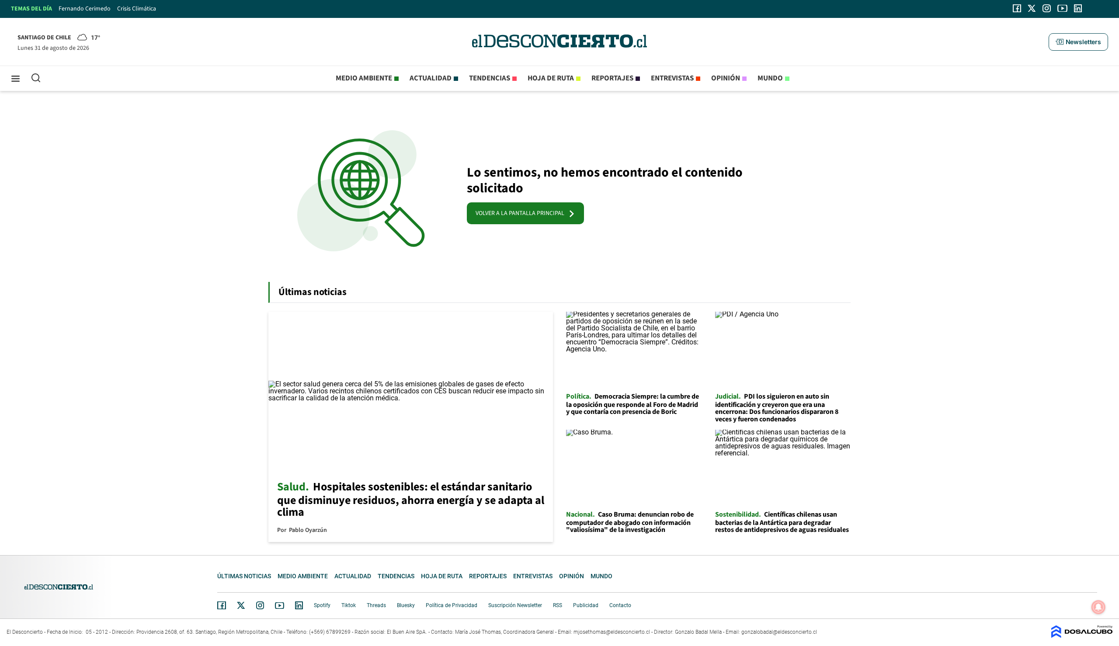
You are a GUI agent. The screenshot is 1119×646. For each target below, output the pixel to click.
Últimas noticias (244, 576)
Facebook (221, 605)
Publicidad (585, 605)
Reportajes (612, 78)
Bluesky (406, 605)
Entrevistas (672, 78)
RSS (557, 605)
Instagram (260, 605)
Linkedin (299, 605)
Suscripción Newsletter (515, 605)
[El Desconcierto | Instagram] (1046, 8)
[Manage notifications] (1098, 607)
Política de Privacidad (451, 605)
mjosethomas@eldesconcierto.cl (611, 632)
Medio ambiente (364, 78)
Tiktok (348, 605)
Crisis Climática (136, 8)
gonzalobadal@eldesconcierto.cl (779, 632)
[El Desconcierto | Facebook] (1017, 8)
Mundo (770, 78)
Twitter (241, 605)
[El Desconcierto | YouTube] (1062, 8)
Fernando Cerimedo (85, 8)
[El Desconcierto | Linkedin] (1078, 8)
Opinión (725, 78)
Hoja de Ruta (551, 78)
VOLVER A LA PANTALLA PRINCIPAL (522, 213)
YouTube (279, 605)
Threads (376, 605)
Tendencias (489, 78)
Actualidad (431, 78)
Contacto (620, 605)
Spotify (322, 605)
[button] (1078, 42)
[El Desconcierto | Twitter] (1032, 8)
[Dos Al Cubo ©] (1081, 636)
